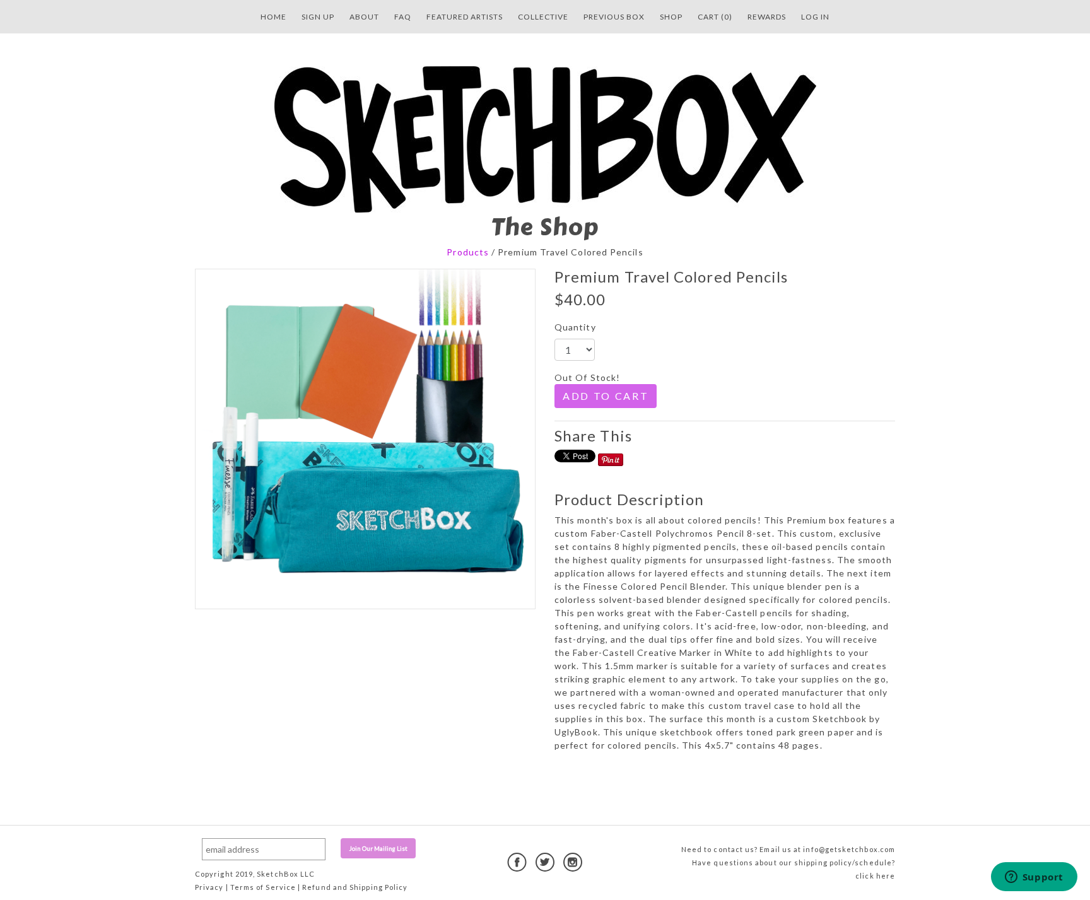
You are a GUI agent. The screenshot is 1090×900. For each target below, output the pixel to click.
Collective (543, 16)
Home (273, 16)
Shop (671, 16)
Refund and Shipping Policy (354, 887)
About (364, 16)
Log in (815, 16)
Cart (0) (715, 16)
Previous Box (614, 16)
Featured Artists (464, 16)
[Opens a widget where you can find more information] (1033, 878)
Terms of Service (263, 887)
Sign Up (318, 16)
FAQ (402, 16)
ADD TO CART (605, 396)
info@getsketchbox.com (849, 849)
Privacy (209, 887)
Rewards (766, 16)
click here (875, 876)
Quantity (575, 327)
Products (468, 252)
